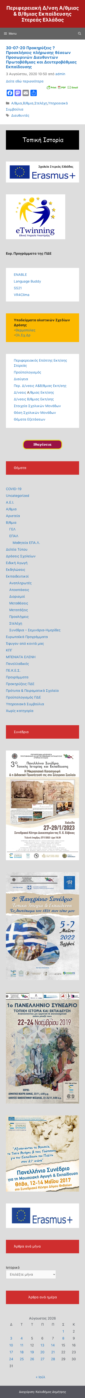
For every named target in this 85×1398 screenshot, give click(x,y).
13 (42, 1345)
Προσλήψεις (19, 617)
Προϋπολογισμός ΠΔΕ (23, 697)
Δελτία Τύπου (16, 549)
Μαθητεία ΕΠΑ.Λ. (26, 543)
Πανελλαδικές (17, 664)
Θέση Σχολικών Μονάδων (35, 413)
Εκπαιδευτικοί (17, 576)
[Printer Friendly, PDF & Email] (62, 87)
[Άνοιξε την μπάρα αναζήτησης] (79, 34)
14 (53, 1345)
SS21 (18, 288)
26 (32, 1359)
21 (53, 1352)
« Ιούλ (40, 1377)
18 (22, 1352)
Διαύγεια (21, 379)
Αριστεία (13, 516)
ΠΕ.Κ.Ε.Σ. (13, 670)
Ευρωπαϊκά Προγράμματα (27, 637)
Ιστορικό (13, 1267)
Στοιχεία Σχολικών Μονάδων (37, 406)
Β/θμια (28, 103)
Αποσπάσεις (19, 590)
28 (53, 1359)
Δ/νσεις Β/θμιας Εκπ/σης (34, 399)
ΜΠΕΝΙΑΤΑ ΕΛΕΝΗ (21, 657)
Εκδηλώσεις (15, 570)
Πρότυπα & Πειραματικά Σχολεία (32, 691)
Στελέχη (40, 103)
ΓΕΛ (12, 529)
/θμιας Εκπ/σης (41, 392)
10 (11, 1345)
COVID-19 (14, 489)
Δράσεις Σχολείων (21, 556)
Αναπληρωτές (20, 583)
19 (32, 1352)
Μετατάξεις (18, 610)
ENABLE (20, 275)
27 (42, 1359)
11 (21, 1345)
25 (22, 1359)
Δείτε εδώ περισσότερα (24, 81)
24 (11, 1359)
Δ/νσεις (20, 392)
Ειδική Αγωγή (16, 563)
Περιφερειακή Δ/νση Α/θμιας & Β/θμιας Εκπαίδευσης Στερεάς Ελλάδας (42, 14)
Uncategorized (17, 496)
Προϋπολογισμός (27, 372)
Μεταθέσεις (18, 603)
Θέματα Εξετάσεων (29, 419)
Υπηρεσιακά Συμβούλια (25, 704)
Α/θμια (16, 103)
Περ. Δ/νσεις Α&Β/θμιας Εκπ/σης (40, 386)
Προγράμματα (17, 677)
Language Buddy (27, 281)
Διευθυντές (20, 115)
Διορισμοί (17, 596)
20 (42, 1352)
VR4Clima (21, 295)
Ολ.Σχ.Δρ (22, 335)
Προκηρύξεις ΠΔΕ (20, 684)
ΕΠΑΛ (13, 536)
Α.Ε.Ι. (10, 502)
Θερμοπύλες (25, 330)
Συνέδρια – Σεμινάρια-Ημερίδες (34, 630)
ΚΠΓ (9, 650)
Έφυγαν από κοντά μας (25, 644)
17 (11, 1352)
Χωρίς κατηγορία (19, 711)
